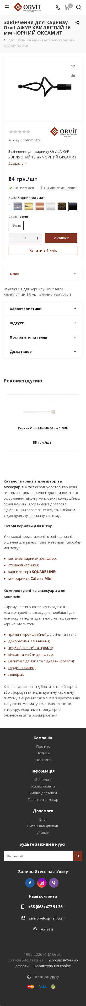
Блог (43, 819)
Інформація (43, 771)
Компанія (43, 738)
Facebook (30, 883)
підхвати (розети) (59, 661)
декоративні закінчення (28, 641)
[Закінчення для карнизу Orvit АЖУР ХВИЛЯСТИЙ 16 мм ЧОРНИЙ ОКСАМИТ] (43, 87)
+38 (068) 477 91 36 (45, 906)
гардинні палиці (21, 667)
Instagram (42, 883)
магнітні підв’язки (23, 661)
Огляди (43, 832)
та (41, 578)
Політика (43, 759)
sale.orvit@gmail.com (46, 918)
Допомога (43, 779)
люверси (15, 674)
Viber (54, 883)
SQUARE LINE (43, 571)
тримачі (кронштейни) (27, 634)
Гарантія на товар (43, 799)
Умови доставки (43, 792)
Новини (43, 753)
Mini (48, 578)
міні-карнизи (19, 578)
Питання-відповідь (43, 825)
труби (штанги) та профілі (30, 647)
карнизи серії (20, 571)
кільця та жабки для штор (30, 654)
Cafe (35, 578)
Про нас (43, 746)
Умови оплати (43, 786)
